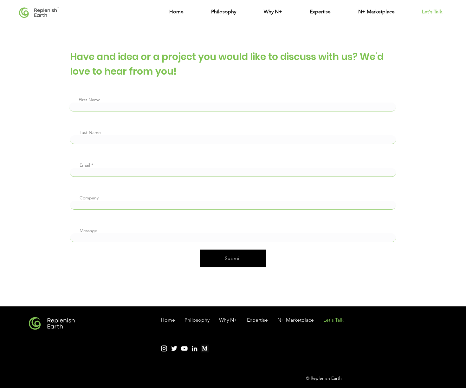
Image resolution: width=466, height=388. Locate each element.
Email (85, 165)
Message (88, 230)
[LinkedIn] (194, 348)
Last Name (90, 132)
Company (89, 198)
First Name (89, 99)
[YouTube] (184, 348)
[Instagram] (164, 348)
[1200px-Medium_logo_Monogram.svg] (205, 348)
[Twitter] (174, 348)
